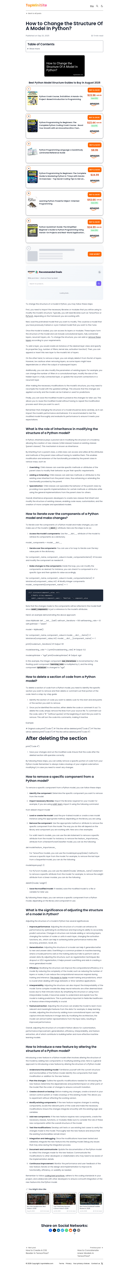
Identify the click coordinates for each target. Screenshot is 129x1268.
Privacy (69, 1263)
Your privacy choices (81, 1263)
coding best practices (54, 1175)
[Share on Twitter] (54, 1230)
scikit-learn (57, 804)
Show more (34, 48)
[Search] (97, 6)
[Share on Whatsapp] (66, 1230)
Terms (61, 1263)
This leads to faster (59, 977)
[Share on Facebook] (50, 1230)
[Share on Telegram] (62, 1230)
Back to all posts (34, 13)
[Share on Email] (78, 1230)
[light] (102, 6)
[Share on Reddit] (70, 1230)
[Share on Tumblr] (74, 1230)
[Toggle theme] (99, 272)
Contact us (95, 1263)
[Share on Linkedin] (58, 1230)
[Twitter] (102, 1263)
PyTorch (29, 316)
